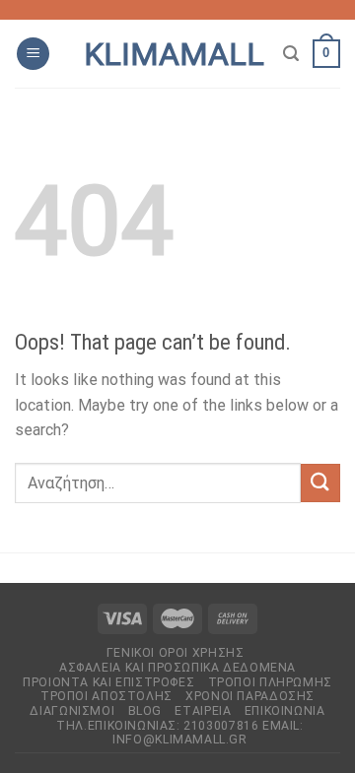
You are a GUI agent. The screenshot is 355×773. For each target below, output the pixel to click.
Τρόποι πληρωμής (270, 682)
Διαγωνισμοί (72, 711)
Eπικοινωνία (285, 711)
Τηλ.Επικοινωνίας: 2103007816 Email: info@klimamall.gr (179, 733)
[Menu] (33, 53)
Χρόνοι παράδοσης (250, 696)
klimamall (174, 54)
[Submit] (320, 483)
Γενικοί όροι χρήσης (175, 653)
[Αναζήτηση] (291, 53)
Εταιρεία (203, 711)
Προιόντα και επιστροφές (108, 682)
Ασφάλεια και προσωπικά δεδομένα (177, 668)
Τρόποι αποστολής (106, 696)
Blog (145, 711)
